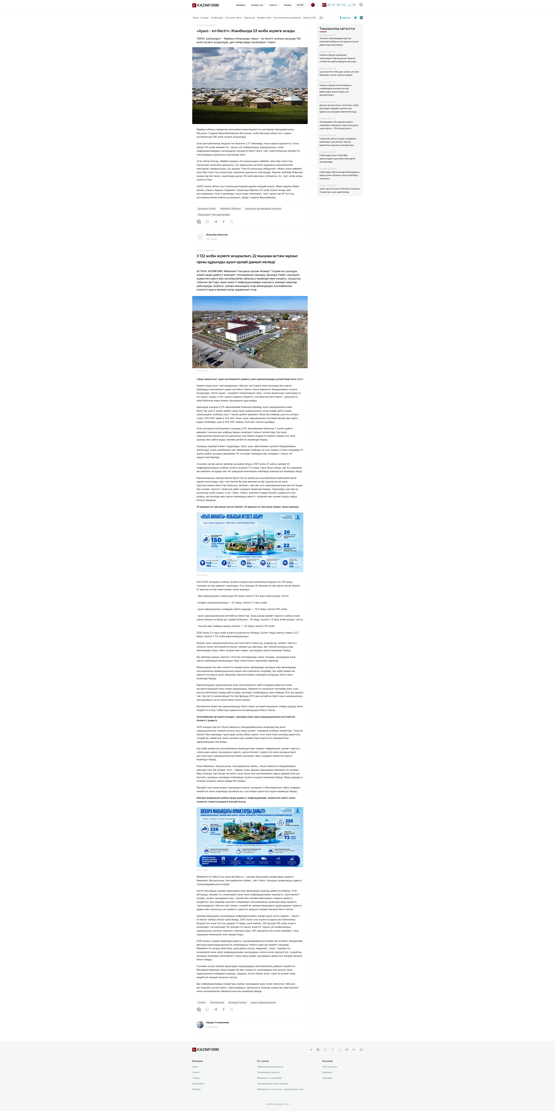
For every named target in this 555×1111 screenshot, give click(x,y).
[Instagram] (199, 222)
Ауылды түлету (207, 208)
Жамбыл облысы (230, 208)
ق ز (349, 4)
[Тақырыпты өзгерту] (315, 5)
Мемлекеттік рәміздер (269, 1078)
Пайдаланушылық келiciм (270, 1066)
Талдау (287, 5)
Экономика (217, 1002)
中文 (344, 4)
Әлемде (196, 1089)
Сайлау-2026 (309, 17)
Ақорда (204, 17)
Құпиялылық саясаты (268, 1072)
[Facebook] (223, 222)
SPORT (300, 5)
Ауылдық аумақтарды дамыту (263, 208)
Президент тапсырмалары (214, 214)
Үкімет (202, 1002)
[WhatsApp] (207, 222)
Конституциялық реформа (287, 17)
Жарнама (327, 1078)
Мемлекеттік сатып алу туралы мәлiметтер (280, 1089)
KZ (324, 4)
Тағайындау (217, 17)
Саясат (196, 1072)
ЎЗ (354, 4)
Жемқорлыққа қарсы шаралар (272, 1083)
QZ (329, 4)
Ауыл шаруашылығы (263, 1002)
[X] (232, 222)
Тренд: (195, 17)
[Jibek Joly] (346, 17)
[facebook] (332, 1049)
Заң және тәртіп (233, 17)
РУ (333, 4)
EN (338, 4)
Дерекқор (249, 17)
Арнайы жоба (264, 17)
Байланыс (327, 1072)
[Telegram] (215, 222)
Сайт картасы (329, 1066)
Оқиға (195, 1066)
